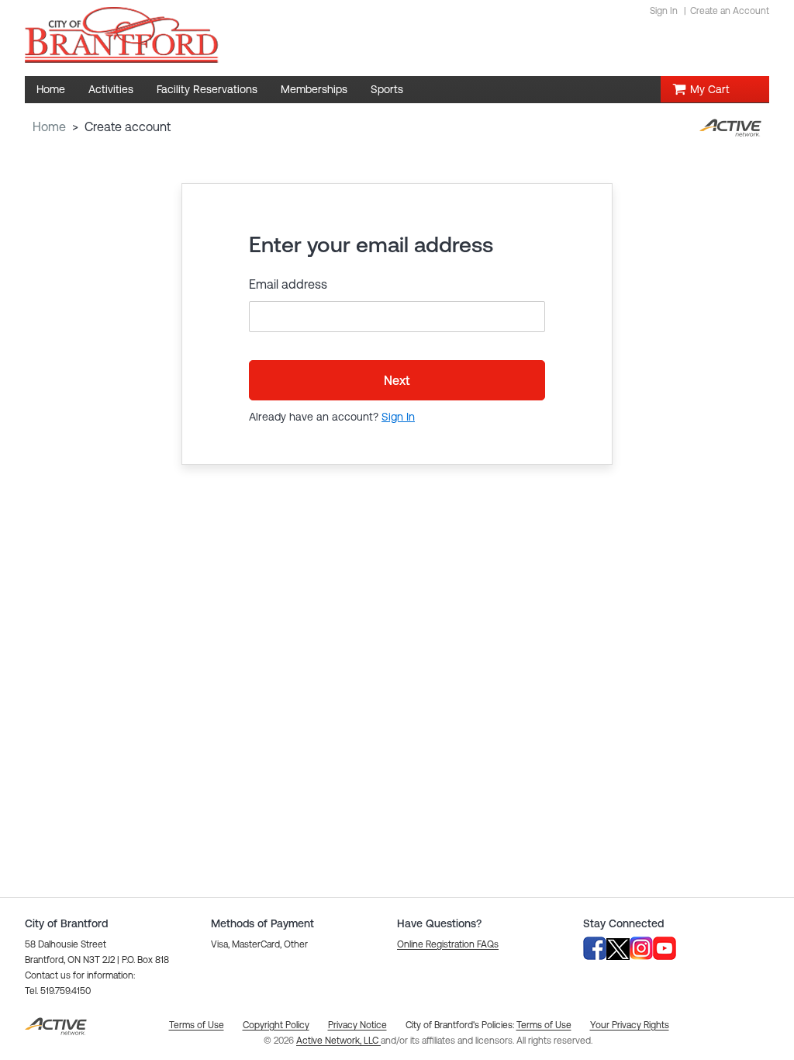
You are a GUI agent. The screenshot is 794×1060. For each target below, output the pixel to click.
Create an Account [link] (729, 10)
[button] (448, 944)
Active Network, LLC (338, 1040)
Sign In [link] (664, 10)
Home (49, 126)
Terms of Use (543, 1025)
